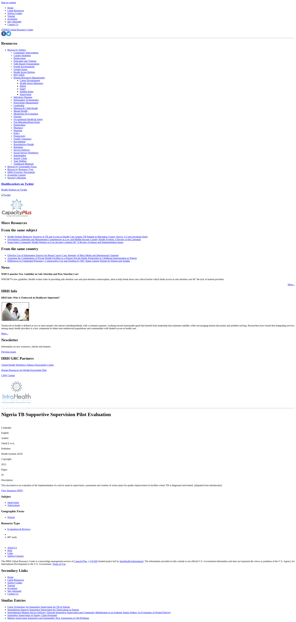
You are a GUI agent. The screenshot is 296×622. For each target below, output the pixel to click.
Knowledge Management (26, 102)
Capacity (80, 561)
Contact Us (12, 594)
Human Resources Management (29, 77)
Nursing (17, 116)
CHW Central (8, 375)
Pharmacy (18, 127)
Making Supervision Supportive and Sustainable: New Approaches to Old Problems (48, 618)
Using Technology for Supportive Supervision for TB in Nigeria (38, 607)
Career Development (30, 80)
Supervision (25, 94)
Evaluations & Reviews (18, 529)
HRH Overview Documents (21, 172)
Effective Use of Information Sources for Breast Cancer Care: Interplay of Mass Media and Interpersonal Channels (63, 255)
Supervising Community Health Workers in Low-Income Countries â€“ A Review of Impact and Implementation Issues (65, 242)
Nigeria (11, 517)
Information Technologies (26, 100)
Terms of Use (59, 564)
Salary (23, 89)
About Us (12, 547)
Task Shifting (20, 161)
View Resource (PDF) (12, 490)
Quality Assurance (22, 139)
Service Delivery (22, 150)
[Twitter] (6, 195)
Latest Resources (15, 580)
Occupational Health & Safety (28, 119)
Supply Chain (20, 158)
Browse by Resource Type (20, 169)
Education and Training (25, 61)
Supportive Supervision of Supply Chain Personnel (32, 615)
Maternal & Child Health (26, 108)
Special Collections (16, 177)
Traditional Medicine (24, 164)
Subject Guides (14, 582)
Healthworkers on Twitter (17, 184)
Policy (17, 133)
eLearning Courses (16, 175)
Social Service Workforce (26, 152)
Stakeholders (20, 155)
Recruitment (19, 141)
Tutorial (11, 585)
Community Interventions (26, 52)
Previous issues (8, 352)
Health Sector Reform (24, 72)
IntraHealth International (131, 561)
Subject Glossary (15, 556)
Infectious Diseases (23, 97)
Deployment (20, 58)
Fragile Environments (24, 66)
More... (291, 284)
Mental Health (20, 111)
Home (10, 577)
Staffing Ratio (26, 91)
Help (9, 550)
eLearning (12, 588)
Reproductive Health (24, 144)
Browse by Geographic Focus (22, 166)
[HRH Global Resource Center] (17, 29)
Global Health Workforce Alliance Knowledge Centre (27, 365)
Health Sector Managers (31, 83)
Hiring (23, 86)
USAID (94, 561)
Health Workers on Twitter (14, 189)
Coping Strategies (22, 55)
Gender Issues (20, 69)
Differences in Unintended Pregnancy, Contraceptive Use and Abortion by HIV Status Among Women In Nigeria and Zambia (68, 261)
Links (10, 553)
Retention (18, 147)
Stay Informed (14, 591)
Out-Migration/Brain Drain (27, 122)
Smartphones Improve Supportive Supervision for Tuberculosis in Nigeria (43, 609)
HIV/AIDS (19, 75)
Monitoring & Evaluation (26, 114)
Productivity (19, 136)
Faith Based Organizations (26, 64)
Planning (18, 130)
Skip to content (8, 2)
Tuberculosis (13, 505)
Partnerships (19, 125)
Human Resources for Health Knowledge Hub (24, 370)
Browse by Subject (16, 50)
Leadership (19, 105)
